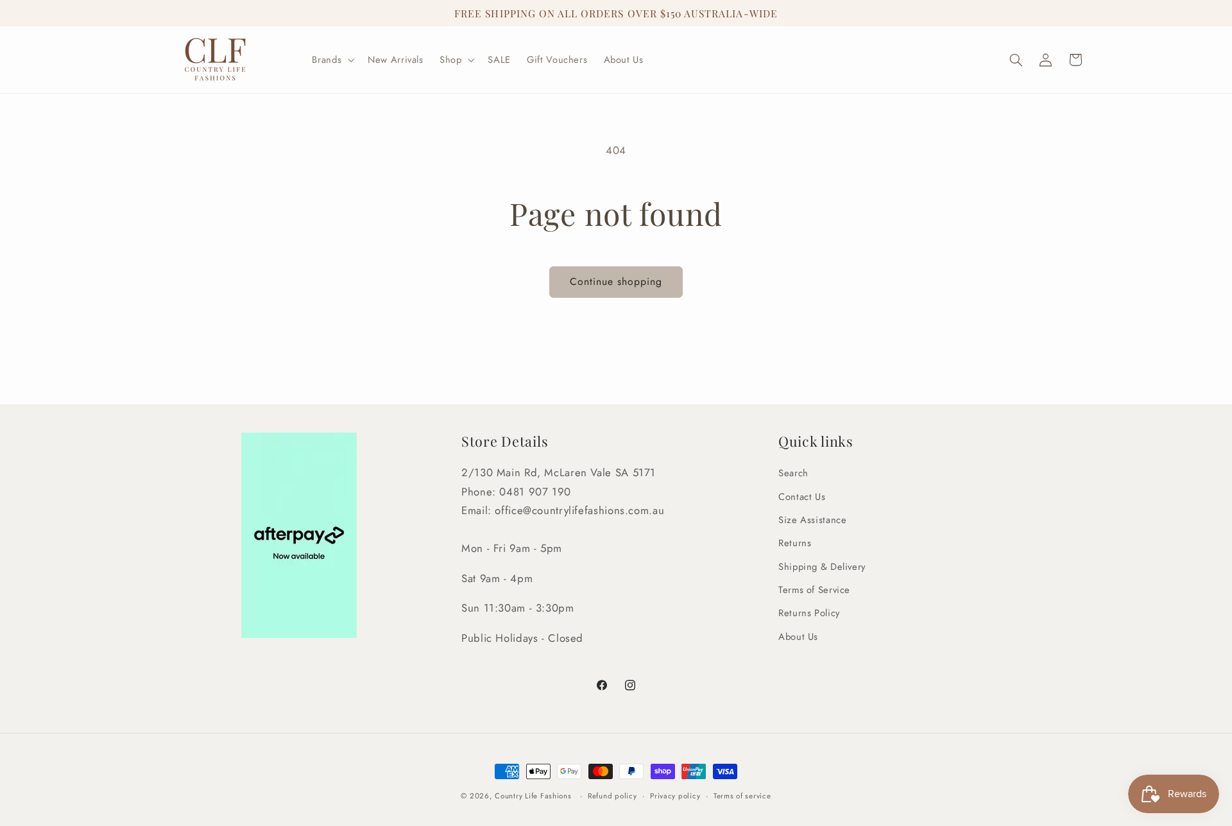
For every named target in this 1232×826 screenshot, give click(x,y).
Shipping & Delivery (822, 567)
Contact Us (801, 497)
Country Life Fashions (533, 796)
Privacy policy (675, 796)
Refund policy (612, 796)
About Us (798, 637)
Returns (794, 543)
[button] (332, 60)
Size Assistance (812, 520)
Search (793, 473)
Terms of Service (814, 590)
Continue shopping (616, 281)
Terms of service (742, 796)
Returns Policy (809, 614)
